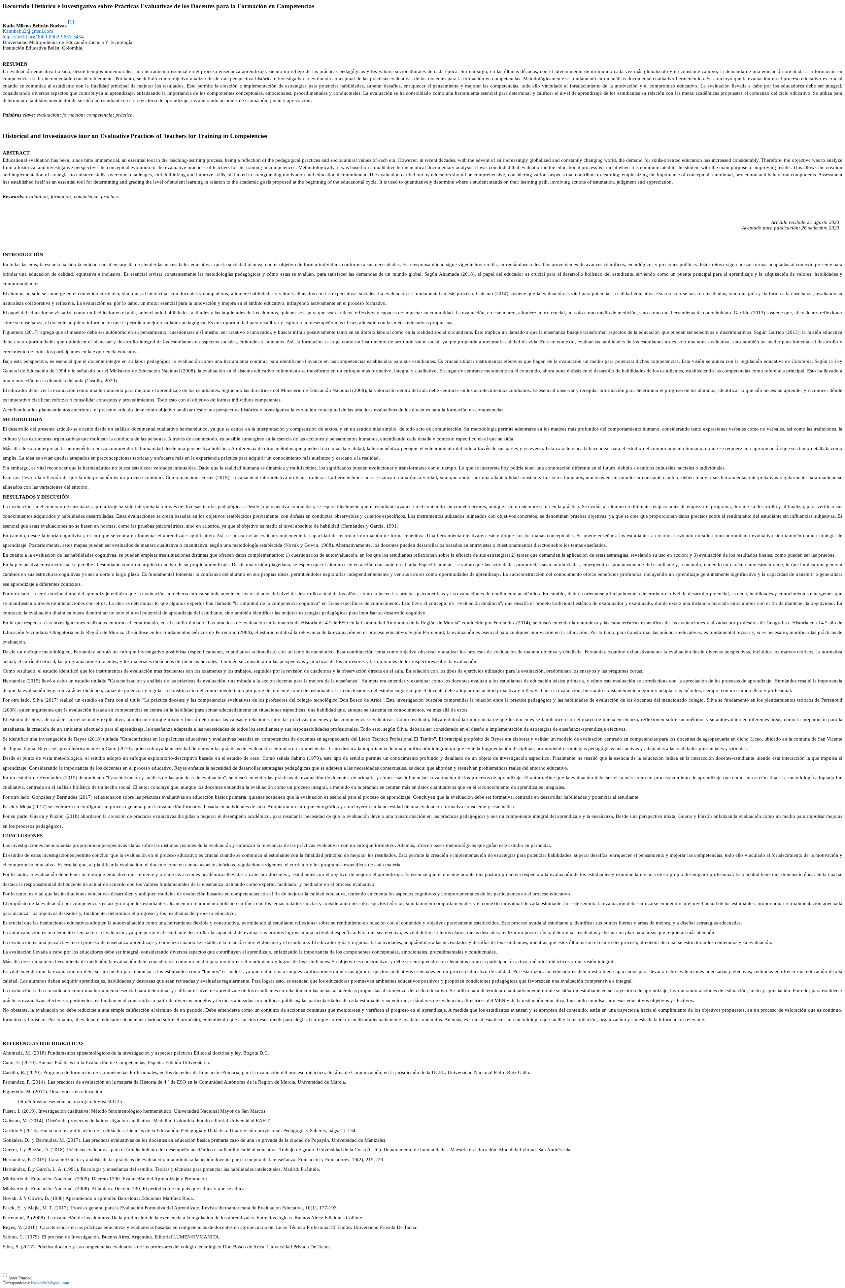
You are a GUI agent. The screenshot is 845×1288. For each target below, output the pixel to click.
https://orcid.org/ (43, 36)
